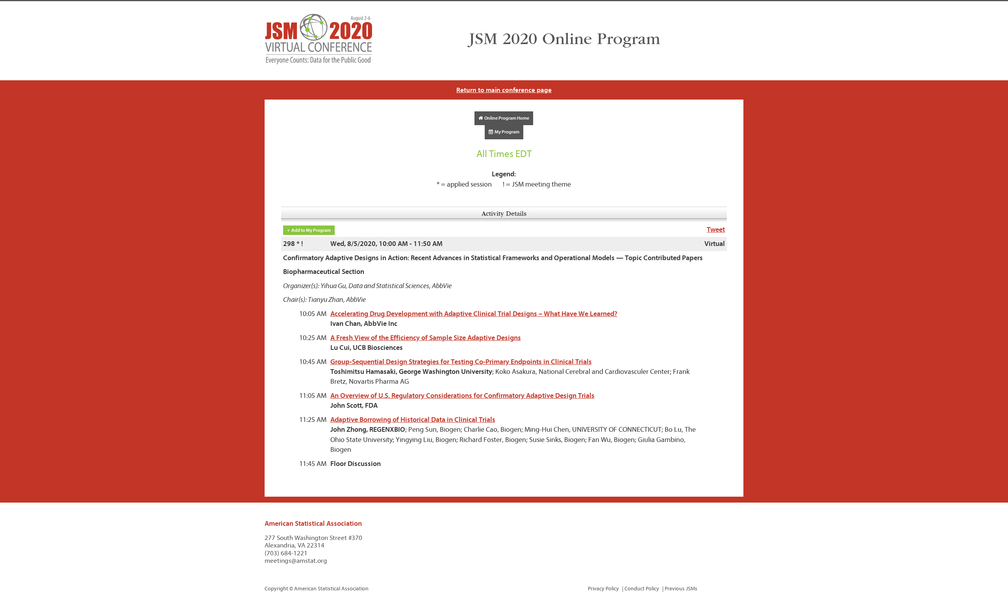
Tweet (716, 230)
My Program (506, 132)
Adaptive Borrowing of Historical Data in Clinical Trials (412, 420)
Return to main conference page (504, 90)
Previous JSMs (681, 588)
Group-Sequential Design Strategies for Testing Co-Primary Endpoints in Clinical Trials (461, 362)
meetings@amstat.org (296, 560)
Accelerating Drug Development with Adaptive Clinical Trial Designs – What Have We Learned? (473, 314)
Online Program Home (506, 118)
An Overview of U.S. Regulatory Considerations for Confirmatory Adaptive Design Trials (462, 396)
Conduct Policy (641, 588)
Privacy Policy (603, 588)
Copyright (276, 588)
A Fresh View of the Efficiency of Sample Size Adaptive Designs (425, 338)
